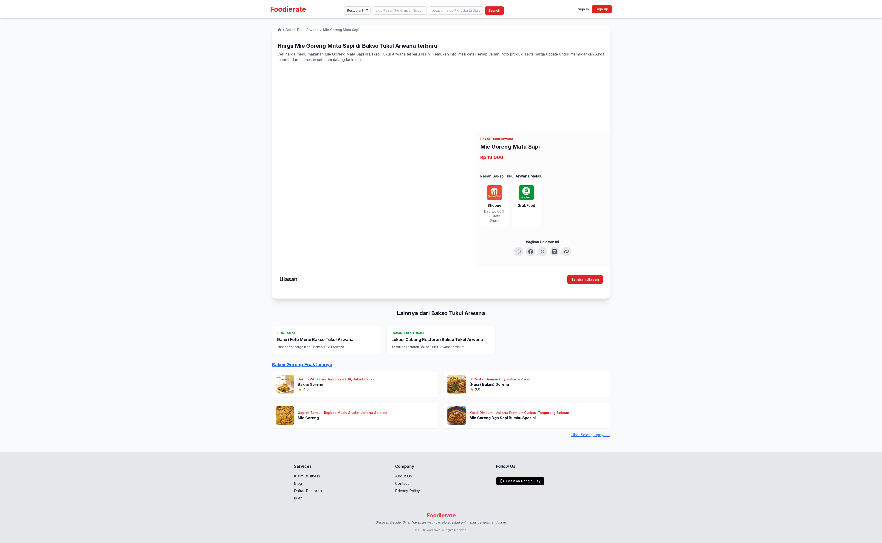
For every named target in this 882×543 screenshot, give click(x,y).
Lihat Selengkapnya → (590, 434)
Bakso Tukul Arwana (496, 139)
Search (494, 10)
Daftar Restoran (308, 490)
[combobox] (400, 10)
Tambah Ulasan (585, 279)
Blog (298, 483)
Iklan (298, 498)
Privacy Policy (407, 490)
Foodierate (288, 9)
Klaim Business (307, 476)
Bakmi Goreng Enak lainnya (302, 364)
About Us (403, 476)
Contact (402, 483)
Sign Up (602, 9)
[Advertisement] (441, 97)
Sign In (583, 9)
